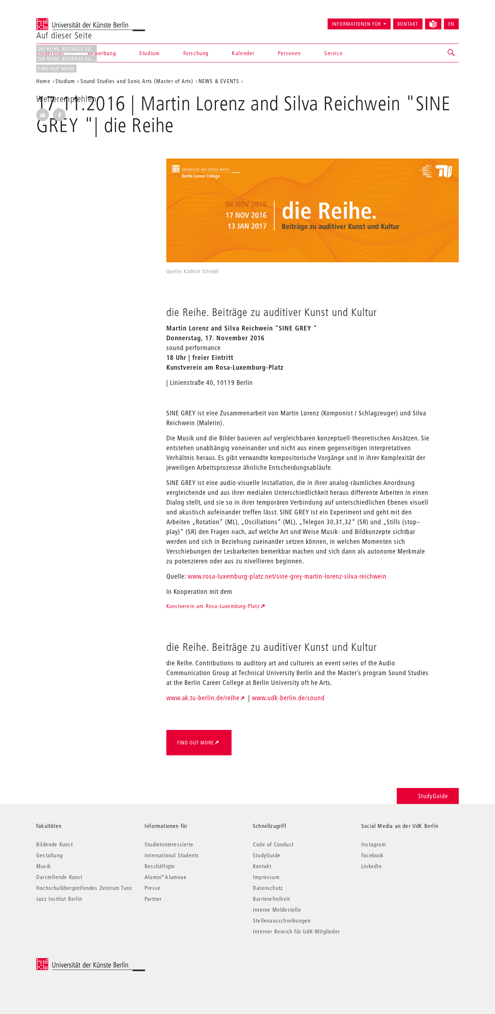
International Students (172, 855)
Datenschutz (268, 887)
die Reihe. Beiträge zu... (66, 49)
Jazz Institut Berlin (59, 898)
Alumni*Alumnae (166, 876)
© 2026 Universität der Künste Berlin (74, 962)
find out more (56, 68)
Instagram (373, 844)
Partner (153, 898)
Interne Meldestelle (277, 909)
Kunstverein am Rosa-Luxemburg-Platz (213, 605)
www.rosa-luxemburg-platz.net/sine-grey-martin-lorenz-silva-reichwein (287, 576)
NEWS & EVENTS (219, 81)
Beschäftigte (160, 866)
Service (333, 53)
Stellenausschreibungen (282, 920)
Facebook (372, 855)
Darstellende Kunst (59, 876)
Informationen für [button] (356, 24)
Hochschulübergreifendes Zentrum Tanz (84, 887)
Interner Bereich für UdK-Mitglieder (296, 931)
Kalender (243, 53)
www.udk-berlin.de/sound (288, 698)
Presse (153, 887)
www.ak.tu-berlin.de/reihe (203, 698)
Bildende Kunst (54, 844)
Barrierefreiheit (271, 898)
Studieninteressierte (169, 844)
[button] (451, 53)
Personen (289, 53)
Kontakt (408, 24)
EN (451, 24)
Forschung (196, 53)
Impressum (266, 876)
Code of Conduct (273, 844)
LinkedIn (371, 866)
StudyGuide (433, 796)
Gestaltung (49, 855)
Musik (43, 866)
